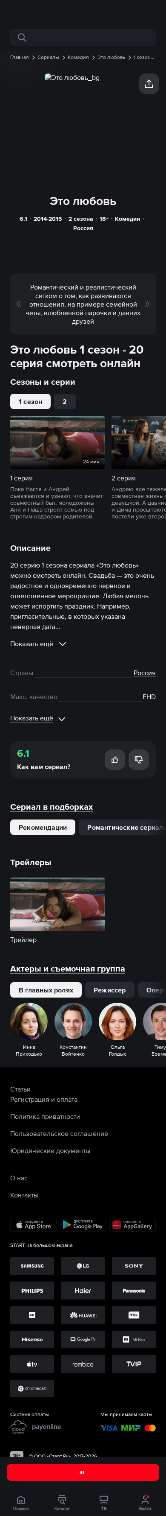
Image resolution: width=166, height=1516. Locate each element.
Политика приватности (45, 1116)
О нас (19, 1178)
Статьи (20, 1089)
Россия (83, 228)
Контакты (24, 1195)
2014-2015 (48, 218)
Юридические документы (50, 1150)
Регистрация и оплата (43, 1099)
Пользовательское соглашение (59, 1133)
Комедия (127, 218)
